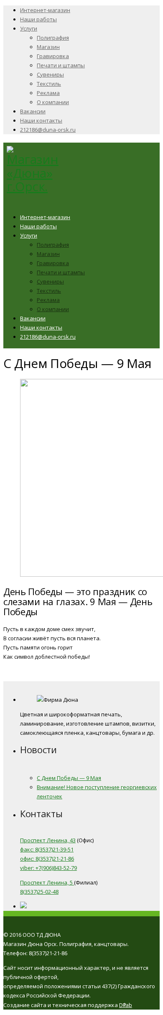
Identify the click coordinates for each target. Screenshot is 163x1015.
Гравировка (53, 56)
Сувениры (50, 74)
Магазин (48, 47)
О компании (53, 102)
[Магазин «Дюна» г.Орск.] (33, 186)
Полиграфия (53, 37)
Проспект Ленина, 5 (47, 882)
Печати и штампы (61, 65)
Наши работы (38, 19)
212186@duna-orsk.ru (48, 129)
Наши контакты (41, 120)
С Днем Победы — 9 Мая (69, 778)
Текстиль (49, 83)
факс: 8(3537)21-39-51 (47, 849)
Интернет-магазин (45, 10)
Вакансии (33, 111)
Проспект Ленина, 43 (48, 840)
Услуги (28, 28)
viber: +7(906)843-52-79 (48, 868)
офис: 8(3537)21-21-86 (47, 858)
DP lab (125, 1005)
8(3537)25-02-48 (39, 891)
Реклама (48, 93)
